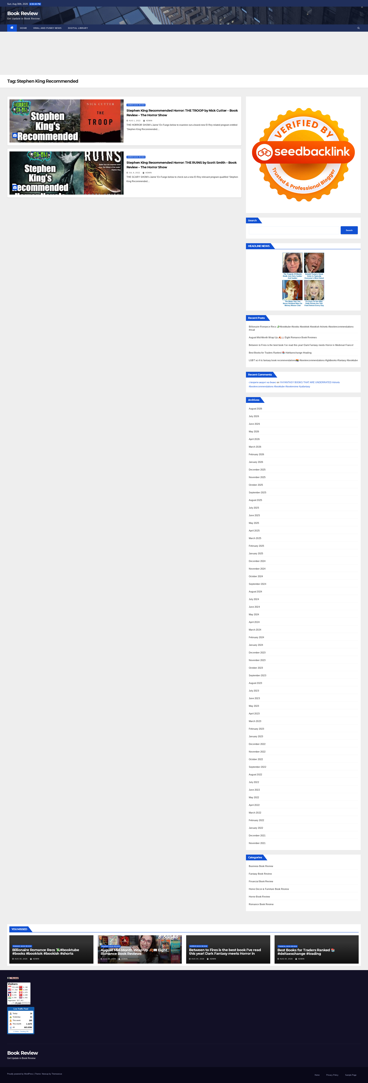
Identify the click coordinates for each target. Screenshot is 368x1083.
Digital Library (78, 28)
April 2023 (254, 713)
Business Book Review (261, 866)
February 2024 (256, 637)
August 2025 (255, 500)
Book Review (22, 13)
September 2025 (257, 492)
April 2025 (254, 530)
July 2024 (254, 599)
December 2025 (257, 469)
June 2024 (254, 607)
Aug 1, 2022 (135, 121)
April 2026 (254, 439)
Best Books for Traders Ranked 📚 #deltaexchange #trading (280, 353)
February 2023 (256, 729)
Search (252, 220)
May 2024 (254, 614)
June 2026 (254, 424)
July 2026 (254, 416)
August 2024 (255, 591)
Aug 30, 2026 (21, 959)
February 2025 (256, 546)
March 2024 (255, 630)
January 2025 (256, 553)
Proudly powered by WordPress (20, 1074)
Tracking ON (24, 1031)
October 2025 (256, 485)
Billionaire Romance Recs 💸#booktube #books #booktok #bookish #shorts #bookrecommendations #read (45, 953)
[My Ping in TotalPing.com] (13, 978)
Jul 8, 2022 (134, 173)
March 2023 (255, 721)
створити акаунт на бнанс (262, 382)
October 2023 (256, 668)
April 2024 (254, 622)
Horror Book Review (136, 105)
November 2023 (257, 660)
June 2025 (254, 515)
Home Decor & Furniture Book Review (269, 889)
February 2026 (256, 454)
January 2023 (256, 736)
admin (149, 121)
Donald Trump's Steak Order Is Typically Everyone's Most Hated (314, 276)
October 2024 (256, 576)
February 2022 (256, 820)
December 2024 (257, 561)
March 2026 (255, 447)
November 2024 (257, 569)
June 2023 (254, 698)
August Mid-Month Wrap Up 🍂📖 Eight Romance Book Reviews (283, 337)
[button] (359, 28)
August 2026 (255, 408)
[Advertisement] (184, 53)
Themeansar (57, 1074)
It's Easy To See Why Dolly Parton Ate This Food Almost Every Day (314, 303)
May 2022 (254, 797)
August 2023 (255, 683)
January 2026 (256, 462)
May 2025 (254, 523)
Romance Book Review (261, 904)
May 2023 (254, 706)
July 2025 (254, 508)
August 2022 (255, 774)
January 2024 (256, 645)
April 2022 (254, 805)
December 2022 (257, 744)
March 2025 (255, 538)
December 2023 (257, 652)
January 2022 (256, 828)
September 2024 (257, 584)
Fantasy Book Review (260, 874)
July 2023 (254, 690)
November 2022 (257, 751)
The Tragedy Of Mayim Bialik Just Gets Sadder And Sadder (292, 276)
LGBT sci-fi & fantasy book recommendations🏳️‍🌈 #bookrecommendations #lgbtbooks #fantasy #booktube (303, 360)
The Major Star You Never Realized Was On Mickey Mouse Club (292, 303)
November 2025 (257, 477)
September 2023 (257, 675)
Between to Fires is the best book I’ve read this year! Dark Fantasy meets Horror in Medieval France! (301, 345)
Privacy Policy (332, 1075)
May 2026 (254, 431)
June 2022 (254, 790)
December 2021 (257, 835)
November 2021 (257, 843)
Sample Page (350, 1075)
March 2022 (255, 812)
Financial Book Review (261, 881)
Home (23, 28)
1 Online (16, 1031)
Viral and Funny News (47, 28)
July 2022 (254, 782)
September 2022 (257, 767)
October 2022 (256, 759)
